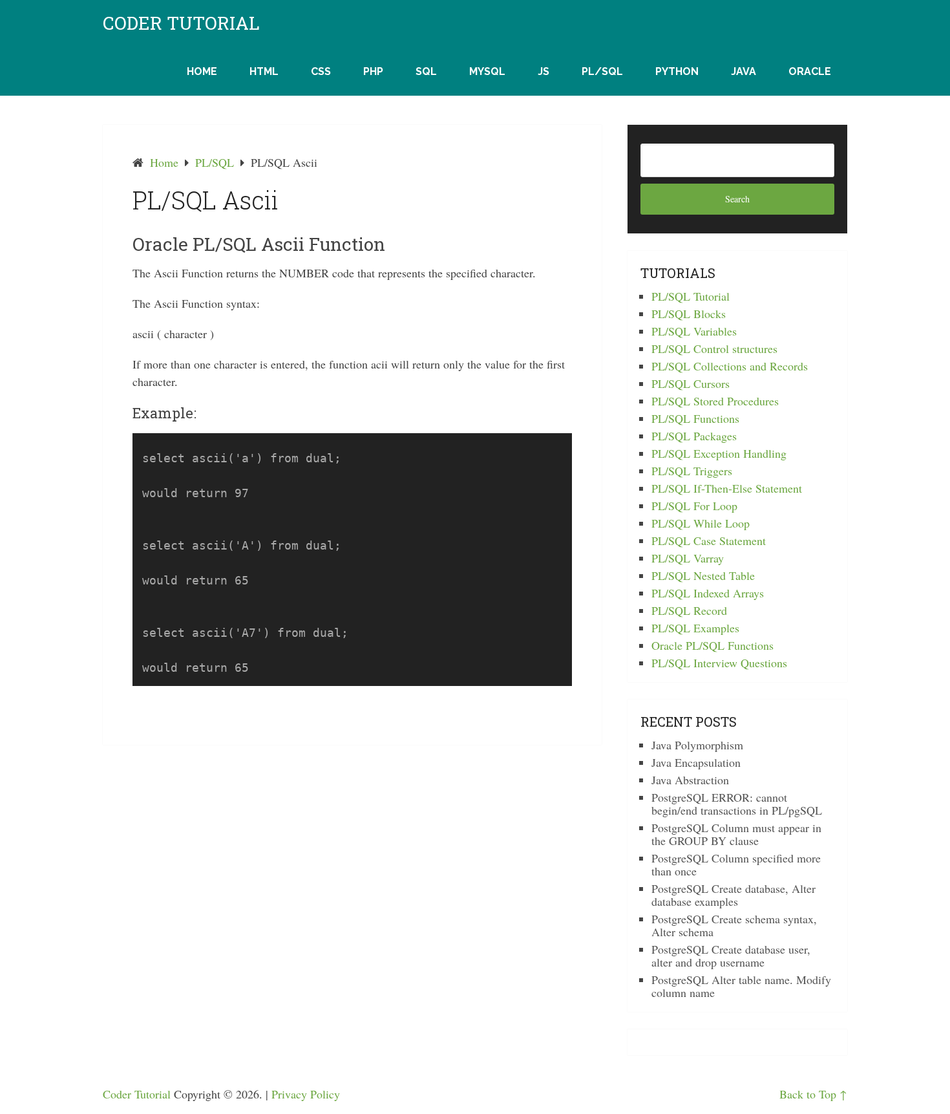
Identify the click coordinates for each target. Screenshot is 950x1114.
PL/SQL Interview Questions (719, 662)
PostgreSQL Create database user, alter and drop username (730, 955)
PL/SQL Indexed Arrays (707, 593)
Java (743, 71)
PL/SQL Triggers (691, 470)
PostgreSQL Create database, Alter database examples (733, 895)
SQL (426, 71)
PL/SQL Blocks (688, 313)
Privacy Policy (305, 1094)
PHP (373, 71)
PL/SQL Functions (695, 418)
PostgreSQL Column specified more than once (736, 864)
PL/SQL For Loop (694, 505)
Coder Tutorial (181, 23)
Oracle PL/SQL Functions (712, 645)
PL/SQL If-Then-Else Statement (726, 488)
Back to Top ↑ (813, 1094)
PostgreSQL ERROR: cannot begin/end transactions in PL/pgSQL (736, 803)
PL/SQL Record (689, 610)
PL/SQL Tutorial (690, 296)
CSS (321, 71)
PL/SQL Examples (695, 628)
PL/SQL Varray (687, 558)
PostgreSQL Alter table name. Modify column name (741, 986)
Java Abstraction (690, 779)
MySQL (487, 71)
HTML (264, 71)
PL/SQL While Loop (700, 523)
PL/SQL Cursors (690, 383)
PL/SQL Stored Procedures (715, 401)
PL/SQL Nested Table (703, 575)
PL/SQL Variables (694, 331)
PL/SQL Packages (694, 436)
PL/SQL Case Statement (708, 540)
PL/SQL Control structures (714, 348)
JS (543, 71)
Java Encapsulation (696, 762)
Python (677, 71)
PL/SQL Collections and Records (729, 366)
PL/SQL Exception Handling (718, 453)
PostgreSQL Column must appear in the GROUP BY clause (736, 834)
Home (202, 71)
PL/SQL (602, 71)
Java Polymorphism (697, 745)
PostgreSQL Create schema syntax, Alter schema (734, 925)
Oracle (809, 71)
